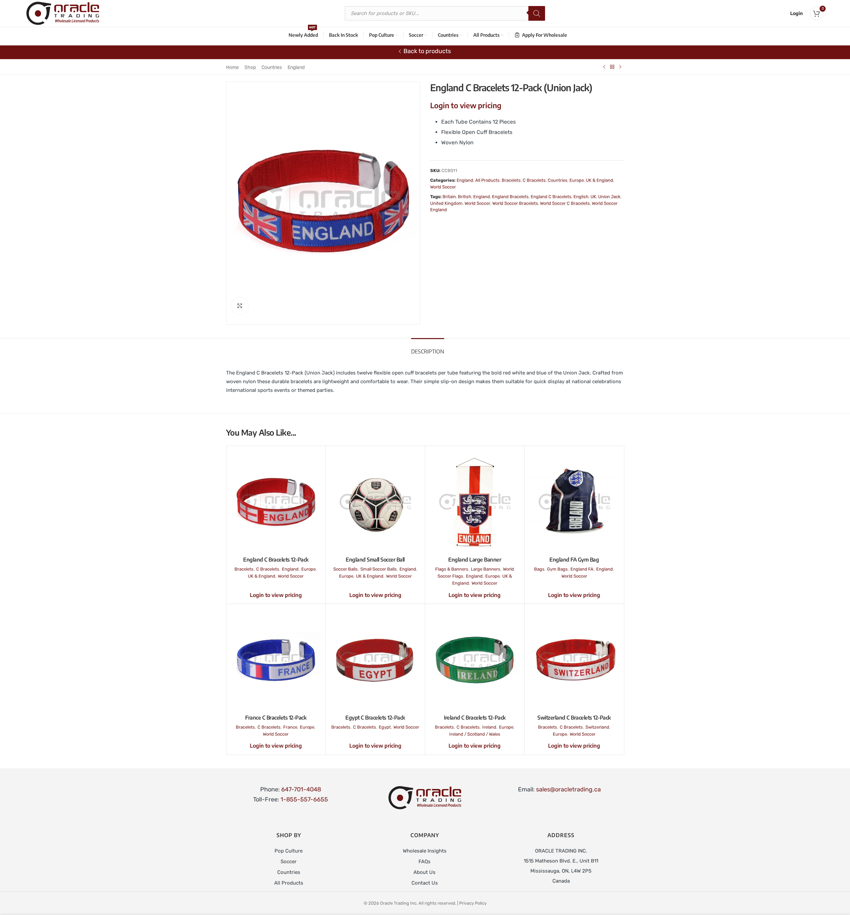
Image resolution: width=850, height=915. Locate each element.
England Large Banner (474, 559)
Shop (250, 67)
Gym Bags (557, 569)
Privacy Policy (473, 903)
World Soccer (443, 186)
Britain (449, 196)
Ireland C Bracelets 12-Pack (475, 717)
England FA (581, 569)
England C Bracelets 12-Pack (276, 559)
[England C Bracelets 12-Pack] (276, 502)
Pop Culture (289, 851)
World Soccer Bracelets (515, 203)
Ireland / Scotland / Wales (474, 734)
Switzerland (597, 727)
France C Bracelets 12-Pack (275, 717)
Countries (272, 67)
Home (232, 67)
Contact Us (424, 883)
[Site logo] (62, 13)
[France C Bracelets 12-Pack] (276, 660)
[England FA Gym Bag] (574, 502)
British (464, 196)
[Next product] (620, 67)
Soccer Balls (345, 569)
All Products (487, 180)
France (290, 727)
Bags (539, 569)
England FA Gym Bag (574, 559)
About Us (424, 872)
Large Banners (485, 569)
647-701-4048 (301, 789)
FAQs (424, 862)
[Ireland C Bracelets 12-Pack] (474, 660)
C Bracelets (534, 180)
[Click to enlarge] (239, 305)
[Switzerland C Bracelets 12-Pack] (574, 660)
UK (593, 196)
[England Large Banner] (474, 502)
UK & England (599, 180)
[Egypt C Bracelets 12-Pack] (375, 660)
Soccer (289, 862)
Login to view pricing (465, 105)
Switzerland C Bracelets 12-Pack (574, 717)
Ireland (489, 727)
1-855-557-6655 (304, 799)
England (296, 67)
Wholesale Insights (425, 851)
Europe (576, 180)
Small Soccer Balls (378, 569)
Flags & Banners (451, 569)
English (580, 196)
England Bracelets (510, 196)
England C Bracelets (551, 196)
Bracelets (511, 180)
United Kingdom (446, 203)
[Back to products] (612, 67)
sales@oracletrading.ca (568, 789)
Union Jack (609, 196)
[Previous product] (604, 67)
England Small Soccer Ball (375, 559)
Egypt (385, 727)
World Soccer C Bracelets (565, 203)
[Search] (536, 13)
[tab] (427, 348)
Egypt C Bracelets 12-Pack (375, 717)
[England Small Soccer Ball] (375, 502)
